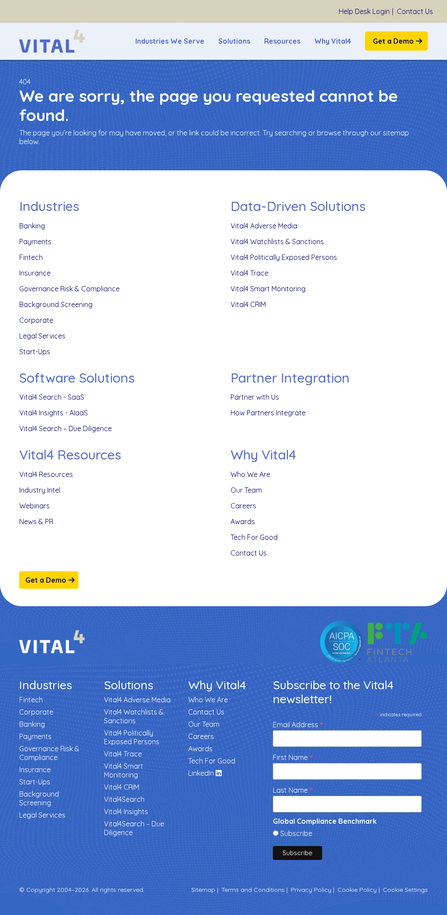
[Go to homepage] (52, 41)
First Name (293, 757)
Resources (282, 41)
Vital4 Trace (249, 273)
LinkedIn (202, 773)
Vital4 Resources (46, 474)
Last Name (293, 789)
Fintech (31, 257)
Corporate (36, 320)
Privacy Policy (311, 890)
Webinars (34, 505)
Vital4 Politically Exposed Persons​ (283, 257)
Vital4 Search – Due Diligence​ (65, 428)
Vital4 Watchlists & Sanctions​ (277, 241)
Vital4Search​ (124, 799)
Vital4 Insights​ (126, 811)
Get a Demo (393, 41)
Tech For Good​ (254, 537)
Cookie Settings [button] (405, 890)
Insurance (35, 273)
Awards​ (242, 521)
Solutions (234, 41)
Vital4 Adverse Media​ (263, 225)
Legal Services (42, 335)
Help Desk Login (364, 11)
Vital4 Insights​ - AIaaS (53, 412)
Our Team (246, 490)
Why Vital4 (332, 41)
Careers (243, 505)
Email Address (298, 724)
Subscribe (296, 833)
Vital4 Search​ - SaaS (51, 397)
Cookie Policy (357, 890)
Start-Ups (34, 351)
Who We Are (250, 474)
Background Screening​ (56, 304)
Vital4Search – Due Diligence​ (134, 828)
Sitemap (203, 890)
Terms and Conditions (253, 890)
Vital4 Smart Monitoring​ (268, 288)
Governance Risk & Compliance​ (69, 288)
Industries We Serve (169, 41)
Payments (35, 241)
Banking (32, 225)
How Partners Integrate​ (268, 412)
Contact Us (415, 11)
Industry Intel (39, 490)
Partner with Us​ (254, 397)
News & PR (36, 521)
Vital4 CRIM (248, 304)
